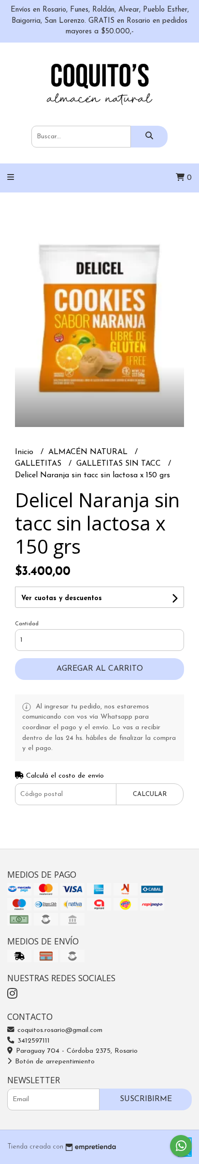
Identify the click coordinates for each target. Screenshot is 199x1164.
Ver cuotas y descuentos (61, 598)
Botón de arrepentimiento (54, 1061)
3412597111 (32, 1041)
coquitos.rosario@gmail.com (58, 1030)
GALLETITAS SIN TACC (119, 464)
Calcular (150, 794)
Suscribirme (146, 1099)
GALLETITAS (39, 464)
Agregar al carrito (100, 669)
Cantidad (27, 624)
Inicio (25, 452)
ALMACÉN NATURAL (89, 452)
